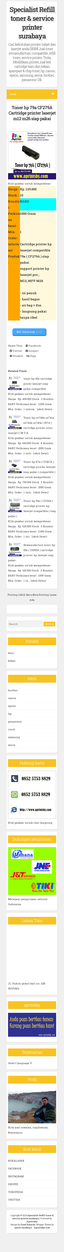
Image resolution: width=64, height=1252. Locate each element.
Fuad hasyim (27, 1224)
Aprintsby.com (42, 1227)
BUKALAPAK (16, 1160)
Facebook (34, 345)
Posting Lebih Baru (20, 594)
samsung (14, 737)
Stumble (17, 356)
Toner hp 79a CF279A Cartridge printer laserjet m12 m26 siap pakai (32, 113)
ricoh (11, 729)
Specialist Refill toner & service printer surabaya (32, 22)
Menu (13, 94)
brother (13, 690)
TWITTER (14, 1199)
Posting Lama (47, 594)
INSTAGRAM (16, 1176)
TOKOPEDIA (15, 1192)
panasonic (15, 721)
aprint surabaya (23, 1227)
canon (12, 698)
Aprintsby (32, 1221)
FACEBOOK (15, 1168)
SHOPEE (13, 1184)
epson (12, 706)
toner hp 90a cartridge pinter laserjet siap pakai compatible (37, 383)
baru (11, 653)
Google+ (33, 350)
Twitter (17, 350)
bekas (11, 660)
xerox (11, 745)
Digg (32, 356)
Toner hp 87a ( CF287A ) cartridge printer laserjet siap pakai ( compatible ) (39, 467)
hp (10, 713)
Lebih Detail (44, 409)
